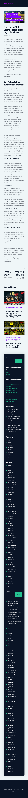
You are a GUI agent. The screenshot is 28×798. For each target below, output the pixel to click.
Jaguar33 (8, 373)
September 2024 (12, 519)
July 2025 (10, 495)
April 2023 (10, 543)
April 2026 (10, 473)
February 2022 (11, 562)
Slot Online (10, 20)
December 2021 (11, 567)
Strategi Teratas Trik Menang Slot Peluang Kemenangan (13, 412)
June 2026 (10, 468)
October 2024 (11, 516)
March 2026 (11, 475)
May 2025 (10, 499)
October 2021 (11, 572)
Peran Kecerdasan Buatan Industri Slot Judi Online (14, 417)
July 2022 (10, 555)
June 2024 (10, 526)
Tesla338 (8, 374)
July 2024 (10, 523)
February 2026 (11, 478)
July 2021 (10, 579)
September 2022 (12, 550)
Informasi (15, 14)
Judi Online (10, 17)
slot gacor (8, 394)
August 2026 (11, 466)
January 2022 (11, 564)
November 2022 (12, 548)
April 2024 (10, 531)
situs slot (8, 387)
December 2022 (12, 545)
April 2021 (10, 586)
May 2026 (10, 470)
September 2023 (12, 540)
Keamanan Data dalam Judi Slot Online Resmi (14, 431)
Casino (9, 443)
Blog (8, 14)
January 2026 (11, 480)
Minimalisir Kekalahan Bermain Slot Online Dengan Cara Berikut (13, 345)
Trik (22, 20)
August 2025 (11, 492)
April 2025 (10, 502)
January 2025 (11, 509)
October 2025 (11, 487)
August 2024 (11, 521)
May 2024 (10, 528)
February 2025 (11, 507)
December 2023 (12, 538)
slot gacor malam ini (11, 396)
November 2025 (12, 485)
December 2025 (12, 482)
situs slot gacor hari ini (11, 388)
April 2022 (10, 557)
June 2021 (10, 581)
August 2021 (11, 576)
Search (8, 358)
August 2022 (11, 552)
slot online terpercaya (11, 400)
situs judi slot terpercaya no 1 (13, 385)
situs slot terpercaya (11, 392)
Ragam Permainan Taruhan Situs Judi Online (14, 422)
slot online (8, 398)
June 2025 (10, 497)
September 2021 (12, 574)
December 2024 (12, 511)
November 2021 (12, 569)
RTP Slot (18, 17)
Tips (17, 20)
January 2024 (11, 535)
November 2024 (12, 514)
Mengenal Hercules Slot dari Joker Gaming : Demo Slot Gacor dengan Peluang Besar (14, 314)
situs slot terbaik (10, 390)
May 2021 (10, 584)
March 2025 (11, 504)
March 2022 (11, 560)
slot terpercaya (10, 401)
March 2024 (11, 533)
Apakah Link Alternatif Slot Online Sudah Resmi (14, 426)
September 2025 (12, 490)
